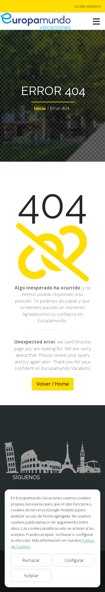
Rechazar (31, 560)
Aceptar (31, 575)
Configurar (74, 560)
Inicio (40, 108)
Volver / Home (52, 383)
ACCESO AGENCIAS (87, 6)
